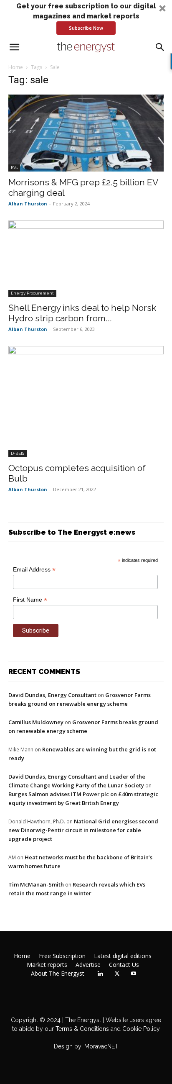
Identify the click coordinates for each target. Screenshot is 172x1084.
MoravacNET (101, 1046)
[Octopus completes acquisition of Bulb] (86, 401)
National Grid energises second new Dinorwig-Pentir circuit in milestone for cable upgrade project (83, 830)
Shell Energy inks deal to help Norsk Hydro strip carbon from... (82, 312)
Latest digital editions (123, 956)
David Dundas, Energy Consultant (52, 695)
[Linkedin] (100, 974)
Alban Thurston (27, 203)
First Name (30, 600)
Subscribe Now (86, 28)
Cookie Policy (141, 1028)
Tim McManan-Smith (36, 884)
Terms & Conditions (81, 1028)
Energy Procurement (32, 293)
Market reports (47, 965)
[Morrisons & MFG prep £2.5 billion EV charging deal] (86, 133)
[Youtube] (133, 974)
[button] (86, 18)
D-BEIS (17, 453)
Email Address (34, 570)
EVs (14, 167)
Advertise (88, 965)
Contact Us (124, 965)
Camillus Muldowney (35, 722)
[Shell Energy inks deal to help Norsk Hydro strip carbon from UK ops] (86, 258)
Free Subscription (62, 956)
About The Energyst (57, 973)
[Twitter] (117, 974)
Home (15, 67)
